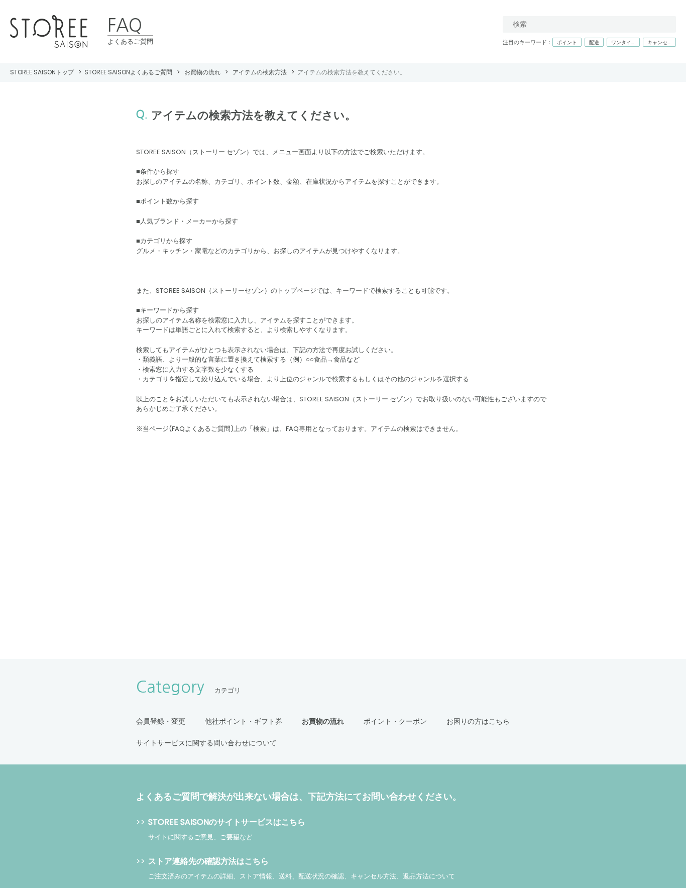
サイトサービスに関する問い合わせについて (206, 743)
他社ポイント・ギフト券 (243, 721)
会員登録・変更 (160, 721)
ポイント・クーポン (395, 721)
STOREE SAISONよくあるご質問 (128, 72)
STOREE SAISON (48, 32)
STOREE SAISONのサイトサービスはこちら (226, 822)
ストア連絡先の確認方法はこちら (208, 861)
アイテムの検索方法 (260, 72)
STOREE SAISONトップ (42, 72)
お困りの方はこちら (478, 721)
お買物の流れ (202, 72)
